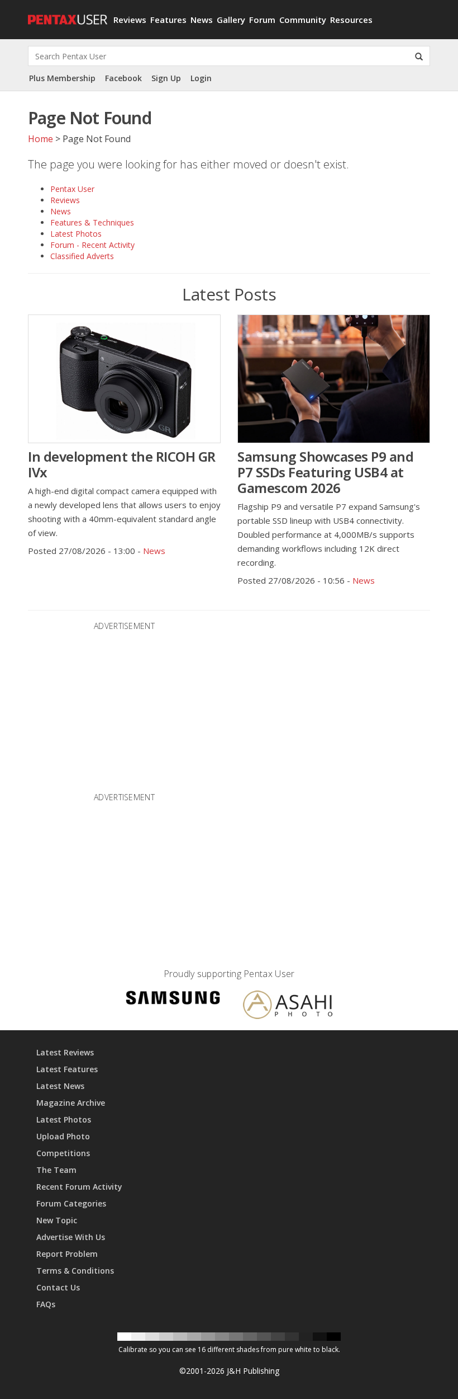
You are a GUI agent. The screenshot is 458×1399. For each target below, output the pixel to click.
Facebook (123, 78)
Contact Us (58, 1287)
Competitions (63, 1153)
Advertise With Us (70, 1237)
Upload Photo (63, 1136)
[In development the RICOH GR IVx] (124, 378)
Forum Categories (71, 1203)
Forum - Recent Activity (92, 245)
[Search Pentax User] (419, 56)
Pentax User (72, 189)
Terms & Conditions (75, 1270)
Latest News (60, 1086)
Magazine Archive (70, 1102)
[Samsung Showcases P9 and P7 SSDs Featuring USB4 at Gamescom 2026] (333, 378)
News (201, 19)
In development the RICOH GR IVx (122, 464)
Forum (262, 19)
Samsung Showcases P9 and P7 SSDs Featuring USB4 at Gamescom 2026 (325, 472)
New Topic (56, 1220)
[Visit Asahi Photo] (288, 1006)
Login (201, 78)
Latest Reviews (65, 1052)
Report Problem (67, 1253)
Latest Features (67, 1069)
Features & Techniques (92, 222)
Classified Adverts (82, 256)
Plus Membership (62, 78)
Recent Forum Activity (79, 1186)
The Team (56, 1170)
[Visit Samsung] (173, 999)
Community (302, 19)
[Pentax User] (66, 14)
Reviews (129, 19)
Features (168, 19)
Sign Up (166, 78)
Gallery (231, 19)
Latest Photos (76, 233)
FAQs (45, 1304)
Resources (351, 19)
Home (40, 139)
